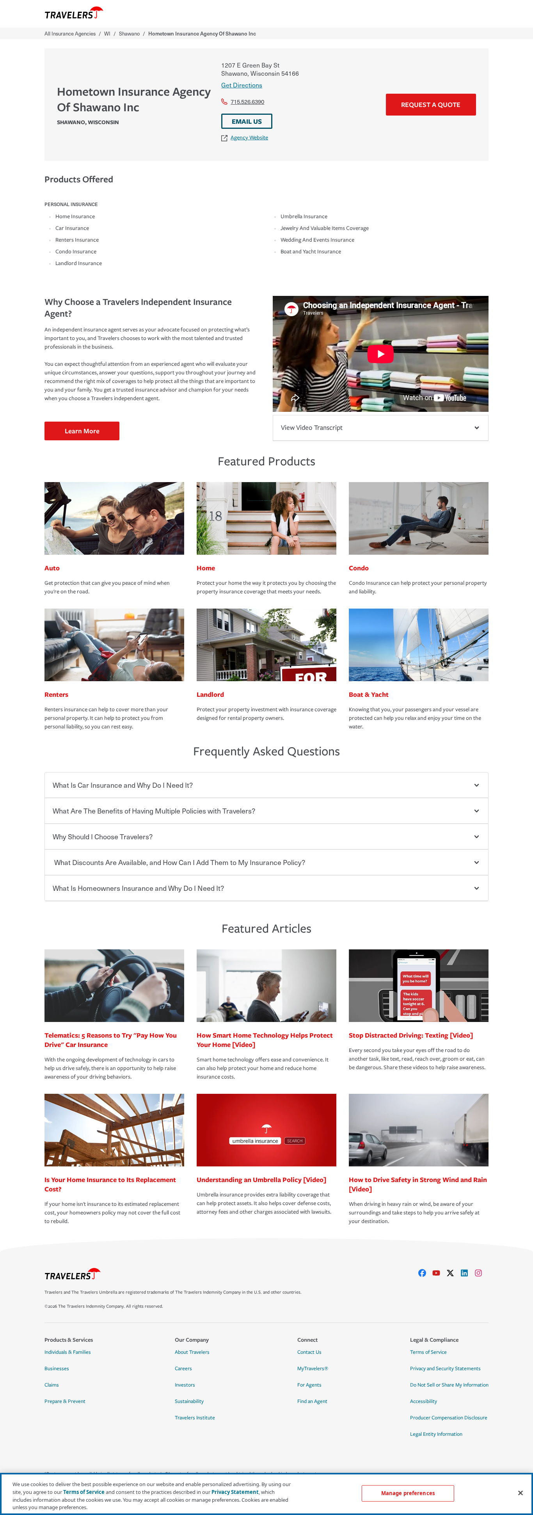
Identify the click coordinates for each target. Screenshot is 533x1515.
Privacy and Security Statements (445, 1368)
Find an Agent (312, 1401)
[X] (453, 1273)
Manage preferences (408, 1493)
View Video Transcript (312, 428)
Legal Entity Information (436, 1434)
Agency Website (249, 137)
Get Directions (241, 84)
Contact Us (309, 1352)
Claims (51, 1385)
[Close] (520, 1492)
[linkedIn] (467, 1273)
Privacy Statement (235, 1491)
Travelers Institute (195, 1418)
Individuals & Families (67, 1352)
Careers (183, 1368)
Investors (185, 1385)
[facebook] (425, 1273)
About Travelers (192, 1352)
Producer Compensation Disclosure (448, 1418)
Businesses (56, 1368)
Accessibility (423, 1401)
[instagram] (481, 1273)
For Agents (309, 1385)
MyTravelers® (312, 1368)
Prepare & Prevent (64, 1401)
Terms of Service (428, 1352)
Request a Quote (430, 104)
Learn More (82, 430)
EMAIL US (247, 121)
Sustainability (189, 1401)
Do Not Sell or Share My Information (449, 1385)
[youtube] (439, 1273)
